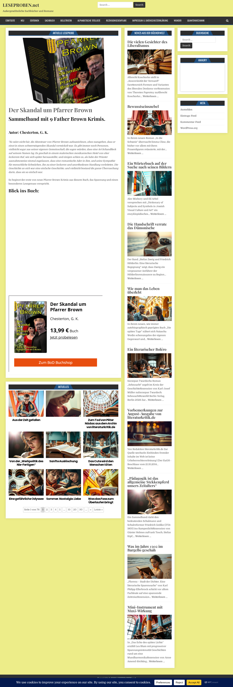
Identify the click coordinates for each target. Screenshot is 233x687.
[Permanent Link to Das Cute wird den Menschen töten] (100, 445)
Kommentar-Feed (190, 122)
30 (80, 509)
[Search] (227, 21)
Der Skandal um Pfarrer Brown (50, 110)
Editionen (34, 20)
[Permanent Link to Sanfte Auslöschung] (63, 445)
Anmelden (186, 109)
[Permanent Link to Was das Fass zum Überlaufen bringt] (100, 482)
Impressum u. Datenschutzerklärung (150, 20)
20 (74, 509)
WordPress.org (189, 128)
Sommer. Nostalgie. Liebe (63, 499)
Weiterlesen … (151, 96)
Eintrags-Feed (188, 115)
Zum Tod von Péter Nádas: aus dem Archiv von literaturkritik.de (101, 423)
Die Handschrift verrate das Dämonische (147, 226)
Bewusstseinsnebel (143, 106)
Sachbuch (50, 20)
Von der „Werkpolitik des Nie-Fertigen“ (26, 463)
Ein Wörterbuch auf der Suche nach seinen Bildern (149, 165)
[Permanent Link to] (63, 403)
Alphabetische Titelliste (89, 20)
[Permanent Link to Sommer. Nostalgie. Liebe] (63, 482)
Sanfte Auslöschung (63, 461)
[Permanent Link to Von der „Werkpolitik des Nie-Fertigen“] (26, 445)
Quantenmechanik (195, 20)
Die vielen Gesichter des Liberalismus (147, 43)
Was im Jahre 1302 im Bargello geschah (145, 548)
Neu (22, 20)
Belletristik (66, 20)
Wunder (177, 20)
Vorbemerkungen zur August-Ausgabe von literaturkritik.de (145, 413)
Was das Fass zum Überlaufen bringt (101, 500)
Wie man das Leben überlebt (143, 290)
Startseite (10, 20)
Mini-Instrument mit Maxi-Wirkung (145, 609)
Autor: (14, 132)
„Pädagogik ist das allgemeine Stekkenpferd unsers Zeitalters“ (148, 482)
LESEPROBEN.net (21, 5)
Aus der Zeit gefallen (26, 420)
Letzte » (98, 509)
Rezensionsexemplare (116, 20)
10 (69, 509)
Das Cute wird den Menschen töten (100, 463)
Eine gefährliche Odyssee (26, 499)
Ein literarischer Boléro (146, 349)
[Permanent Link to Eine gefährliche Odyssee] (26, 482)
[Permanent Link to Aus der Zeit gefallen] (26, 403)
